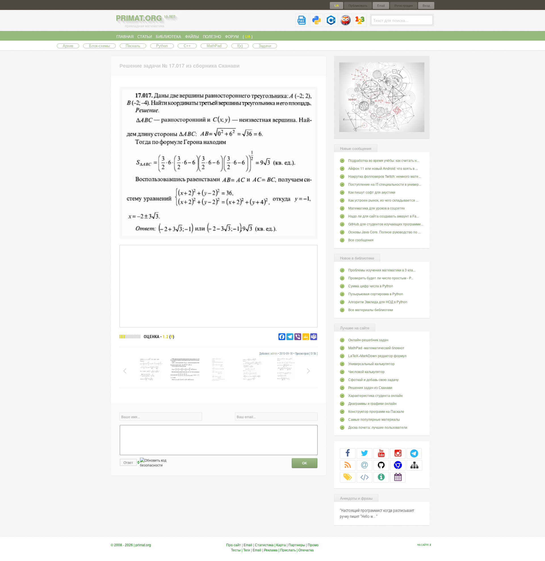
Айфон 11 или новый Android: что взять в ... (383, 168)
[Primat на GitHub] (381, 465)
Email (381, 5)
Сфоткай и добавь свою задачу (373, 379)
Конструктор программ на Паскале (376, 411)
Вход (426, 5)
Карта (281, 544)
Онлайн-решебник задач (368, 339)
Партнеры (296, 544)
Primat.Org (145, 17)
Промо (313, 544)
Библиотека (168, 36)
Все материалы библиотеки (370, 309)
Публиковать (358, 5)
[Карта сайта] (414, 465)
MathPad (214, 46)
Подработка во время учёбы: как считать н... (383, 160)
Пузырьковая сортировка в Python (375, 293)
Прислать (288, 549)
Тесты (236, 549)
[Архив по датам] (398, 477)
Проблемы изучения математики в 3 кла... (382, 269)
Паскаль (133, 46)
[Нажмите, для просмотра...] (218, 234)
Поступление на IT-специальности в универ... (384, 184)
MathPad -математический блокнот (376, 347)
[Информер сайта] (381, 477)
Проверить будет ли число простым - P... (380, 277)
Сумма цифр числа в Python (370, 285)
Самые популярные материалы (374, 419)
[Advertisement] (218, 286)
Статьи (144, 36)
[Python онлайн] (316, 24)
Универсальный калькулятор (371, 363)
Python (162, 46)
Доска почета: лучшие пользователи (377, 427)
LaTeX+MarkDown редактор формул (377, 355)
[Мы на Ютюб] (381, 453)
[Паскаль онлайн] (302, 24)
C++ (187, 46)
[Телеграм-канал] (414, 453)
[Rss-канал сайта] (348, 465)
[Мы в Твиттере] (364, 453)
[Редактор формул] (360, 24)
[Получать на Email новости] (364, 465)
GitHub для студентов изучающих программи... (385, 223)
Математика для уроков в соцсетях (376, 208)
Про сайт (233, 544)
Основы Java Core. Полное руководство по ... (384, 231)
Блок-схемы (99, 46)
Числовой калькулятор (366, 371)
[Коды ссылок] (364, 477)
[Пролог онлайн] (345, 24)
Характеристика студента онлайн (375, 395)
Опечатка (306, 549)
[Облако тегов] (348, 477)
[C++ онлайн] (331, 24)
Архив (68, 46)
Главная (124, 36)
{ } (248, 36)
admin (274, 353)
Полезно (212, 36)
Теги (246, 549)
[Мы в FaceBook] (348, 453)
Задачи (265, 46)
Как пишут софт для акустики (371, 192)
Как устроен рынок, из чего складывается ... (383, 200)
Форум (232, 36)
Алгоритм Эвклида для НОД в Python (377, 301)
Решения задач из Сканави (370, 387)
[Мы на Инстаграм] (398, 453)
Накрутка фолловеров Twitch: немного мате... (384, 176)
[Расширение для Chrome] (398, 465)
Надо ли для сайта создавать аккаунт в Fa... (383, 215)
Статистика (264, 544)
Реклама (271, 549)
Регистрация (404, 5)
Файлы (192, 36)
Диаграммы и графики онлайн (372, 403)
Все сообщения (361, 239)
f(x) (240, 46)
